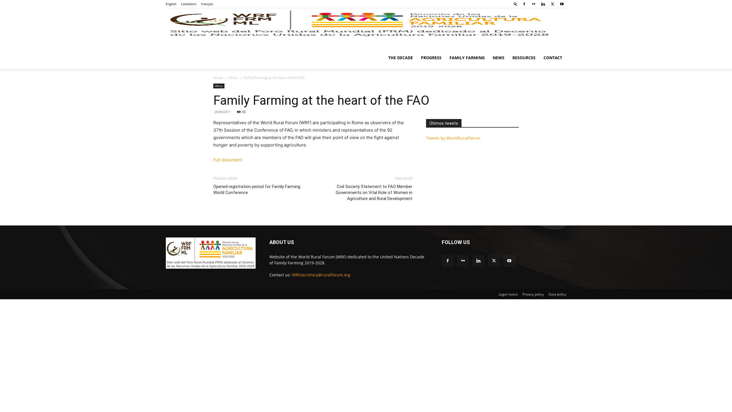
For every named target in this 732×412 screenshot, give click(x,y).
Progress (431, 57)
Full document (227, 160)
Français (207, 4)
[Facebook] (524, 4)
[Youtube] (562, 4)
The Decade (400, 57)
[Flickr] (533, 4)
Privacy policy (533, 294)
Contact (553, 57)
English (171, 4)
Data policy (557, 294)
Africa (233, 77)
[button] (515, 4)
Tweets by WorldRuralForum (453, 138)
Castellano (188, 4)
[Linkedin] (543, 4)
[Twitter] (552, 4)
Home (218, 77)
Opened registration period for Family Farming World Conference (256, 189)
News (498, 57)
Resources (524, 57)
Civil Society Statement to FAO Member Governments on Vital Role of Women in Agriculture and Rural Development (374, 192)
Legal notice (508, 294)
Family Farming (467, 57)
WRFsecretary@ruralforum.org (321, 275)
